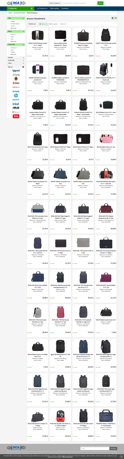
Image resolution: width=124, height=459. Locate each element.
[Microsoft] (16, 112)
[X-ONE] (16, 75)
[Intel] (16, 104)
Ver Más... (14, 28)
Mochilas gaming (15, 23)
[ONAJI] (16, 79)
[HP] (16, 95)
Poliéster (13, 52)
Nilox (12, 39)
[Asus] (16, 108)
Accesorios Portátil (19, 13)
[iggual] (16, 70)
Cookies (36, 454)
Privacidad (9, 454)
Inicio (10, 13)
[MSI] (16, 83)
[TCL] (16, 116)
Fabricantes (54, 8)
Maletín (13, 21)
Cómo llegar (17, 454)
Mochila (13, 26)
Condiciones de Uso (27, 454)
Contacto (64, 8)
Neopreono (14, 47)
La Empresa (41, 8)
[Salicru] (16, 87)
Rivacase (13, 34)
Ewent (12, 36)
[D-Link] (16, 91)
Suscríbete (113, 448)
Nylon (12, 50)
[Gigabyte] (16, 100)
